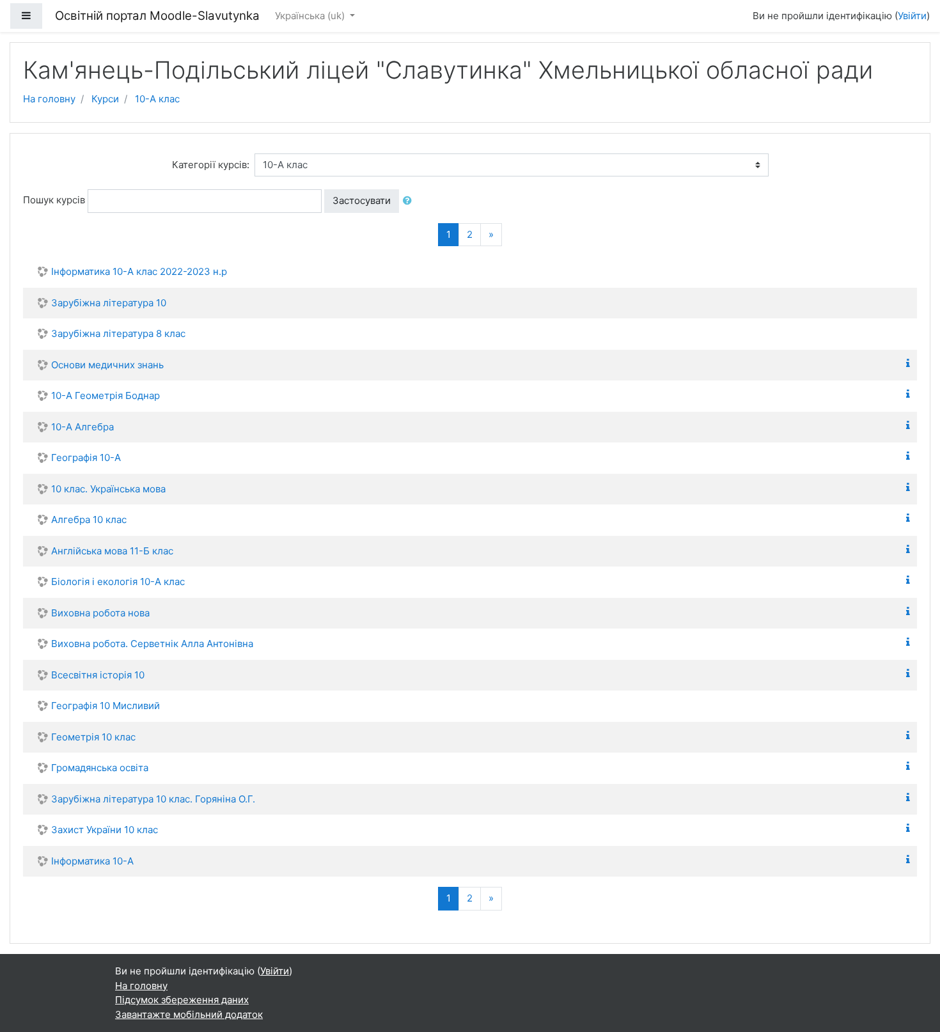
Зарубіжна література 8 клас (118, 333)
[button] (410, 201)
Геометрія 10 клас (93, 737)
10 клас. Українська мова (108, 489)
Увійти (912, 16)
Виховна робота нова (100, 613)
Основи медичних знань (107, 365)
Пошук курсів (54, 200)
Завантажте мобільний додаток (189, 1014)
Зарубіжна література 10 (108, 303)
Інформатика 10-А (92, 861)
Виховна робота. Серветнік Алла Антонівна (152, 643)
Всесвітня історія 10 (98, 675)
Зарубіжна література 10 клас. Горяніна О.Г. (153, 799)
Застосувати (362, 200)
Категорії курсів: (210, 165)
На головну (49, 99)
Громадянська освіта (99, 768)
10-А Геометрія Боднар (105, 395)
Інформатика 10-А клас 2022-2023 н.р (139, 271)
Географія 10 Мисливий (105, 706)
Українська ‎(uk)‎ (311, 16)
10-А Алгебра (82, 427)
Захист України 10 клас (104, 830)
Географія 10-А (86, 457)
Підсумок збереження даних (182, 1000)
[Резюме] (910, 363)
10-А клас (157, 99)
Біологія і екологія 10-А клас (118, 581)
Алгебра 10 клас (89, 519)
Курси (105, 99)
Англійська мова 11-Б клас (112, 551)
